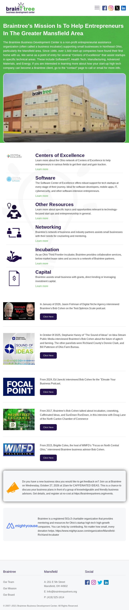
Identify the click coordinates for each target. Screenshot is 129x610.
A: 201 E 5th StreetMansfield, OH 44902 (56, 584)
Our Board (9, 594)
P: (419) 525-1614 (54, 597)
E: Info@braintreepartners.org (60, 591)
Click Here (48, 316)
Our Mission (10, 588)
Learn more (41, 169)
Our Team (8, 582)
